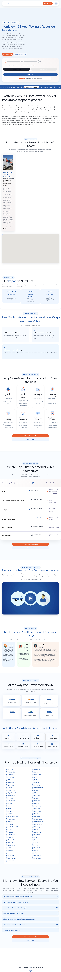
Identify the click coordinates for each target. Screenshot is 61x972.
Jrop (30, 967)
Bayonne (37, 772)
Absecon (10, 769)
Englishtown (11, 795)
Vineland (10, 850)
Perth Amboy (38, 832)
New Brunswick (39, 821)
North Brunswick (13, 827)
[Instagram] (30, 971)
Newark (10, 824)
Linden (10, 811)
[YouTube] (31, 971)
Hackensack (11, 800)
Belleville (10, 774)
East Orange (11, 790)
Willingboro (37, 858)
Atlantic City (11, 772)
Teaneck (36, 842)
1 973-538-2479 (7, 176)
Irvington (36, 803)
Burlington (11, 782)
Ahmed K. (42, 645)
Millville (36, 814)
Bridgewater (38, 780)
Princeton (11, 837)
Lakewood (37, 808)
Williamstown (12, 858)
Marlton (10, 814)
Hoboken (37, 800)
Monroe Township (13, 816)
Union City (37, 848)
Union (10, 848)
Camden (36, 782)
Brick (35, 777)
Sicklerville (11, 840)
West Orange (38, 853)
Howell (10, 803)
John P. (11, 645)
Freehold (37, 798)
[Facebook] (29, 971)
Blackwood (37, 774)
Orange (10, 829)
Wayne (36, 850)
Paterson (10, 832)
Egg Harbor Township (14, 793)
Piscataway (11, 834)
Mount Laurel (38, 819)
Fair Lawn (37, 795)
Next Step (30, 74)
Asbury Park (38, 769)
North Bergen (38, 824)
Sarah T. (26, 645)
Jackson (10, 806)
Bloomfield (11, 777)
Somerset (37, 840)
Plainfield (37, 834)
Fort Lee (10, 798)
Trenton (36, 845)
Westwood (37, 855)
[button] (30, 598)
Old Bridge (37, 827)
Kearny (10, 808)
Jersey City (37, 806)
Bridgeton (11, 780)
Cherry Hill (11, 785)
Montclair (37, 816)
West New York (12, 853)
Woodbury (11, 861)
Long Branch (38, 811)
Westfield (11, 855)
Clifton (10, 787)
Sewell (36, 837)
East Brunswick (38, 787)
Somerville (11, 842)
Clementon (37, 785)
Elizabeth (37, 793)
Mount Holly (11, 819)
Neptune (10, 821)
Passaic (36, 829)
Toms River (11, 845)
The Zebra (55, 493)
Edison (36, 790)
